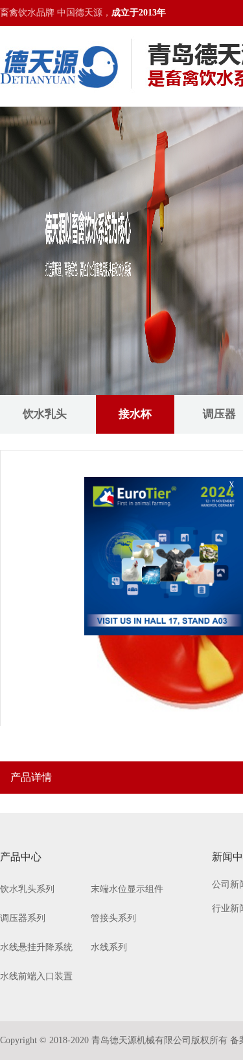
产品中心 (20, 856)
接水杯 (135, 414)
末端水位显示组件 (127, 889)
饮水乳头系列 (27, 889)
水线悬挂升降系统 (36, 947)
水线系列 (109, 947)
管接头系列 (113, 918)
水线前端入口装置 (36, 976)
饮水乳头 (45, 414)
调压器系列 (22, 918)
